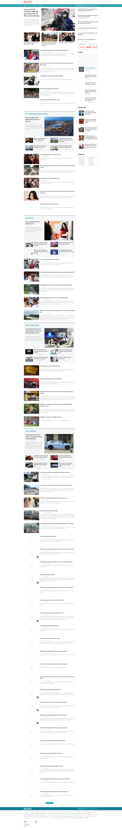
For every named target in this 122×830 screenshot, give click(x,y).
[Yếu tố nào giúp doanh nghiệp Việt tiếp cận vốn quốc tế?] (58, 126)
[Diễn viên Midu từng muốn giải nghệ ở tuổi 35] (31, 770)
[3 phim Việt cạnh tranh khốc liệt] (31, 541)
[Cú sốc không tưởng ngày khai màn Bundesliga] (31, 80)
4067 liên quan (49, 380)
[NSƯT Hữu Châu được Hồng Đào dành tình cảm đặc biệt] (31, 796)
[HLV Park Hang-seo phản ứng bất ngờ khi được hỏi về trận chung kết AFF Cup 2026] (81, 137)
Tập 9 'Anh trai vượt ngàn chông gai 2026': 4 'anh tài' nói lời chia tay (57, 549)
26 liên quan (41, 360)
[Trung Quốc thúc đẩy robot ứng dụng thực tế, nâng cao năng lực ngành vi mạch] (58, 337)
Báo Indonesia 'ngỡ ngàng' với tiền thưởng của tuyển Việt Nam (90, 121)
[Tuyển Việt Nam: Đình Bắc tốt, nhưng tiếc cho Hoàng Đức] (31, 55)
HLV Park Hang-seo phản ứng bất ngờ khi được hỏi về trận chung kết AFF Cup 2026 (91, 137)
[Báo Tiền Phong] (26, 123)
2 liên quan (33, 123)
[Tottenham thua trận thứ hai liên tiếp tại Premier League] (32, 36)
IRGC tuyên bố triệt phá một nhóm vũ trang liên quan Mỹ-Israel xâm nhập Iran (48, 44)
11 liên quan (48, 729)
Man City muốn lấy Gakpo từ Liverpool (49, 259)
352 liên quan (49, 90)
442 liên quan (49, 299)
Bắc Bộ (26, 816)
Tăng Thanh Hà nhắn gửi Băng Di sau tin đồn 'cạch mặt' (53, 651)
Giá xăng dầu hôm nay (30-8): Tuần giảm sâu (51, 378)
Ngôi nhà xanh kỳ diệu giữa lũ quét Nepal (50, 689)
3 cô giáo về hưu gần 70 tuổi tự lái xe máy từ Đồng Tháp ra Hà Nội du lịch (40, 244)
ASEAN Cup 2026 (92, 816)
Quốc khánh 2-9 (30, 816)
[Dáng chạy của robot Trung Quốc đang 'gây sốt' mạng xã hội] (29, 359)
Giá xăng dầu (91, 162)
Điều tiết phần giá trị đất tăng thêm (49, 511)
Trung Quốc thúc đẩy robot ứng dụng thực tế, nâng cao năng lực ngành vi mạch (33, 331)
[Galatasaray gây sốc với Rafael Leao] (31, 208)
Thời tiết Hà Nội (54, 813)
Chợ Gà (51, 816)
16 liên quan (48, 640)
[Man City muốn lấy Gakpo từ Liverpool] (31, 264)
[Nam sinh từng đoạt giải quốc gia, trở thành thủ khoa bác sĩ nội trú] (54, 252)
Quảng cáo (25, 826)
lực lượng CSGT (33, 817)
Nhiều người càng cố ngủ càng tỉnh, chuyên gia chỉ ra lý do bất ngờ (56, 587)
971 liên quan (83, 12)
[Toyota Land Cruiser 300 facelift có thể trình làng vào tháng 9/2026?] (54, 465)
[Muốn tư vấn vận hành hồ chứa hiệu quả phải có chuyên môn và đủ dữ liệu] (31, 315)
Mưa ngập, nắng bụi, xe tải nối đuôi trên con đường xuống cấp (55, 285)
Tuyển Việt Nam (68, 813)
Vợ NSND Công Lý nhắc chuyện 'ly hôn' (49, 625)
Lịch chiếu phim (91, 164)
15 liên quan (63, 245)
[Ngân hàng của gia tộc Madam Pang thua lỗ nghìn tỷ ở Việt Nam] (81, 113)
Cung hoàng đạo (82, 162)
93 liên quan (47, 576)
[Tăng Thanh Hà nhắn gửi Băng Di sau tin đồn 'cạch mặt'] (31, 656)
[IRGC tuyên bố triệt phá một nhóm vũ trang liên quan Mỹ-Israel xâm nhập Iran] (49, 36)
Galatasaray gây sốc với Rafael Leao (49, 204)
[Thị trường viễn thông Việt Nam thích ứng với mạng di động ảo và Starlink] (31, 396)
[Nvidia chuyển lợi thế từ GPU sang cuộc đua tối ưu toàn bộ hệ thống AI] (29, 351)
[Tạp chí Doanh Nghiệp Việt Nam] (26, 440)
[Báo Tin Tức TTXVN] (42, 47)
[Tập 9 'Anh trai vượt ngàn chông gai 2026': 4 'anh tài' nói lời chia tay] (31, 553)
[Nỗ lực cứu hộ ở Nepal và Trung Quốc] (31, 93)
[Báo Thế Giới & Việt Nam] (60, 467)
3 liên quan (47, 101)
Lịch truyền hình (82, 164)
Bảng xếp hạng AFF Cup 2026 (40, 813)
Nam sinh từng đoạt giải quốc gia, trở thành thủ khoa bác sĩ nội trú (66, 252)
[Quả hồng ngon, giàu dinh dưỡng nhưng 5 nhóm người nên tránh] (31, 566)
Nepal (84, 816)
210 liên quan (48, 793)
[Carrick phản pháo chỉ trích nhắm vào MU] (31, 159)
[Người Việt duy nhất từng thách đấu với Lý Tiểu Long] (31, 719)
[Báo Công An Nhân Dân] (82, 47)
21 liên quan (48, 66)
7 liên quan (47, 180)
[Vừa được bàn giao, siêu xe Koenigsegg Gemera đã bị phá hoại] (54, 457)
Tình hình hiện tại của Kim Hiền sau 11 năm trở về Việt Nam (55, 779)
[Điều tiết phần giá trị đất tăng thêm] (31, 515)
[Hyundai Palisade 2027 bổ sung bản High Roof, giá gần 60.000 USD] (29, 465)
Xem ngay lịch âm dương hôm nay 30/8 (50, 638)
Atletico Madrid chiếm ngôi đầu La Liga (49, 99)
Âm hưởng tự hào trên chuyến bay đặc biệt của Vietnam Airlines (56, 485)
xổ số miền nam (27, 817)
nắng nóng (70, 816)
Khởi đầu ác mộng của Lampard (66, 42)
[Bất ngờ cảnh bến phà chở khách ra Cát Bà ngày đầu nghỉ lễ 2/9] (81, 92)
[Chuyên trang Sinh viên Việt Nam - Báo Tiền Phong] (35, 360)
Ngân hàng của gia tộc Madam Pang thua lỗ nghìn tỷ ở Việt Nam (90, 113)
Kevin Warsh (67, 817)
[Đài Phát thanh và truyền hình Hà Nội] (60, 360)
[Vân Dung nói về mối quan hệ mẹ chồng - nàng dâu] (31, 745)
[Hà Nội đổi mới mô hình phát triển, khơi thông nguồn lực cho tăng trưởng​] (54, 140)
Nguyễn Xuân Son (73, 817)
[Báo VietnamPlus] (35, 354)
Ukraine (87, 816)
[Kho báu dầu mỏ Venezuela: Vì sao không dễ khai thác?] (29, 147)
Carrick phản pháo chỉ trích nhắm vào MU (50, 154)
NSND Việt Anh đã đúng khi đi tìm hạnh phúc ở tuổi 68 (53, 728)
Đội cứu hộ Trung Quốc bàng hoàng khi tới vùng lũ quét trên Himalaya (91, 129)
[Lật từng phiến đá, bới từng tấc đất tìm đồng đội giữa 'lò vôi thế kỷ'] (31, 528)
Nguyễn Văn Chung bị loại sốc (47, 574)
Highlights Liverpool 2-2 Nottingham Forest (51, 417)
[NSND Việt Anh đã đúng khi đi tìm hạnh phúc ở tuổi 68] (31, 732)
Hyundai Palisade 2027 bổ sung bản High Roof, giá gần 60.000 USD (40, 465)
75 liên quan (47, 525)
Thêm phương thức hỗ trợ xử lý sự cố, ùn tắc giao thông (54, 297)
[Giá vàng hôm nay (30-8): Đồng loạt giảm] (31, 370)
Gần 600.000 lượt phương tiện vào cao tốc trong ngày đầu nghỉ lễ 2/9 (57, 272)
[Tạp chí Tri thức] (24, 45)
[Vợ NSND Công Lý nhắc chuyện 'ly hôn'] (31, 630)
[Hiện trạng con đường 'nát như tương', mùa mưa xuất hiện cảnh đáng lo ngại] (31, 170)
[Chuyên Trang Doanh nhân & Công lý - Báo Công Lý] (35, 467)
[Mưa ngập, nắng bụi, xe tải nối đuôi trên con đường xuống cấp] (31, 289)
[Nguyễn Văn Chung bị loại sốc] (31, 579)
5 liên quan (47, 194)
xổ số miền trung (45, 816)
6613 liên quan (48, 52)
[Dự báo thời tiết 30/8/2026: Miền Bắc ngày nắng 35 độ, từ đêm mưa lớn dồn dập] (58, 20)
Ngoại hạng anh (32, 813)
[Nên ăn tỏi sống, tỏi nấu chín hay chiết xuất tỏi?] (31, 604)
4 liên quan (38, 467)
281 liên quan (40, 141)
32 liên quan (48, 755)
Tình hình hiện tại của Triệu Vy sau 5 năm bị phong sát (53, 702)
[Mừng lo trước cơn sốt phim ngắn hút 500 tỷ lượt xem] (31, 502)
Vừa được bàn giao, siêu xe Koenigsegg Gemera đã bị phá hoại (65, 457)
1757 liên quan (48, 627)
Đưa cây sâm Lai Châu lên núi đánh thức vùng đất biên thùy (55, 472)
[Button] (97, 5)
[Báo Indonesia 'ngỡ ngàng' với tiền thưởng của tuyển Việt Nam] (81, 121)
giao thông (47, 817)
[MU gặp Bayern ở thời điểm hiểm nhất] (31, 183)
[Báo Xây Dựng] (86, 140)
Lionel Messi (60, 816)
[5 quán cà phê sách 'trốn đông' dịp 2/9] (58, 230)
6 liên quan (47, 780)
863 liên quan (33, 440)
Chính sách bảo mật (26, 825)
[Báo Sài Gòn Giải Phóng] (86, 102)
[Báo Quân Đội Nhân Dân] (41, 90)
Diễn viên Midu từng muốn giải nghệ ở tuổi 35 (51, 766)
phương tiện (55, 816)
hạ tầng (38, 817)
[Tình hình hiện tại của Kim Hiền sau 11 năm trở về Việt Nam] (31, 783)
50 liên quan (48, 680)
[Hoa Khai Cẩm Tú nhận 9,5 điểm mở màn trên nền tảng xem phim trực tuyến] (31, 681)
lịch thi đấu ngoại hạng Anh (76, 813)
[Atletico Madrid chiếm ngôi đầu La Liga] (31, 104)
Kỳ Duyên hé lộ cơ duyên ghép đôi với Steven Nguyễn (53, 664)
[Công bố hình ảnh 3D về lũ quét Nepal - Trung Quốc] (81, 84)
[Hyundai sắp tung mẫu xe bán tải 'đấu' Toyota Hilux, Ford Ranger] (29, 457)
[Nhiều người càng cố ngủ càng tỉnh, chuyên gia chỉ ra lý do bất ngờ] (31, 592)
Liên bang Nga (36, 816)
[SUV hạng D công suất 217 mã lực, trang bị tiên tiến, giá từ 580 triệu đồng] (58, 443)
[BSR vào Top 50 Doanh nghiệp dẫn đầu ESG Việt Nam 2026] (54, 147)
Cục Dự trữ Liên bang (61, 813)
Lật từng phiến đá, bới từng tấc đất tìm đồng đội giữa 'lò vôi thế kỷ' (57, 523)
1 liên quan (47, 169)
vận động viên (76, 816)
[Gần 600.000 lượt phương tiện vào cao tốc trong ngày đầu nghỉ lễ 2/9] (31, 277)
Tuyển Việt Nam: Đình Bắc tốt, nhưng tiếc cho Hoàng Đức (54, 50)
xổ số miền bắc (88, 813)
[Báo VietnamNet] (41, 52)
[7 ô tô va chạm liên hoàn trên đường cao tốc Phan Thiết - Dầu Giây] (81, 99)
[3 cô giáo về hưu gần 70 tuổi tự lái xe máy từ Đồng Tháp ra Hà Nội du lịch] (29, 244)
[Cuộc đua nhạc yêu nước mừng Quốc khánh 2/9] (31, 617)
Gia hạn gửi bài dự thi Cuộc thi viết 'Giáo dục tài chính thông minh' (65, 351)
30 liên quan (47, 156)
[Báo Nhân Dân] (89, 47)
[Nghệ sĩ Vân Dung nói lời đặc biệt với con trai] (31, 758)
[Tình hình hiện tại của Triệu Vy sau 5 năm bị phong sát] (31, 707)
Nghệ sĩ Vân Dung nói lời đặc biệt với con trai (51, 753)
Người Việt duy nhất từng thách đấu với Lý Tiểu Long (53, 715)
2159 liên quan (42, 354)
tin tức (80, 816)
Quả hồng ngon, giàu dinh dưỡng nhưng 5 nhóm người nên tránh (56, 562)
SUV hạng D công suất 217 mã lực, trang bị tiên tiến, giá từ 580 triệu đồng (33, 437)
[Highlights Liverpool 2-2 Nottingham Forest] (31, 421)
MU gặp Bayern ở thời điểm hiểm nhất (49, 178)
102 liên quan (49, 512)
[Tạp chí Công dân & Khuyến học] (60, 354)
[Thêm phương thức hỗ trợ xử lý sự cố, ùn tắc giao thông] (31, 302)
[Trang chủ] (28, 2)
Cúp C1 (84, 813)
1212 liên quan (90, 102)
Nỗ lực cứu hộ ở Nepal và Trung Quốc (49, 88)
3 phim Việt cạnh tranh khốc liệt (48, 536)
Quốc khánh (55, 817)
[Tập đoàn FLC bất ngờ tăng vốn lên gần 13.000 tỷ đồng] (29, 140)
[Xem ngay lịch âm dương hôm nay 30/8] (31, 643)
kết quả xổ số (65, 816)
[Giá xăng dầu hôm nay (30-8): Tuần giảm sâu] (31, 383)
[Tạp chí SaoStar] (41, 627)
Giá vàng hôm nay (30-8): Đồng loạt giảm (50, 366)
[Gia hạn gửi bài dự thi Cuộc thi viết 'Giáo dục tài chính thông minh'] (54, 351)
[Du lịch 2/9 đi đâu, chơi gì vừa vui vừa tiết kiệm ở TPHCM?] (54, 244)
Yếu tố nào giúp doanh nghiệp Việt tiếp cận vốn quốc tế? (32, 119)
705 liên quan (48, 563)
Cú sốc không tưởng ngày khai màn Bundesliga (51, 76)
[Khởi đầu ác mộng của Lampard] (67, 36)
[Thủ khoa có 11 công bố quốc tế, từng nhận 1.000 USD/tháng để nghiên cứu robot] (31, 409)
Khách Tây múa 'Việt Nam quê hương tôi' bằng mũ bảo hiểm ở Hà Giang (41, 252)
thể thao (42, 817)
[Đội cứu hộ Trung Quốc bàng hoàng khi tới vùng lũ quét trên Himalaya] (81, 129)
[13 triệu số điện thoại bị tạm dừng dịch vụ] (54, 359)
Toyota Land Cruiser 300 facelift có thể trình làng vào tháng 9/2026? (65, 465)
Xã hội (41, 816)
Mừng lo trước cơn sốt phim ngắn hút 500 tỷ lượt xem (53, 498)
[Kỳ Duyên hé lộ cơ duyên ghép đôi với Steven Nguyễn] (31, 668)
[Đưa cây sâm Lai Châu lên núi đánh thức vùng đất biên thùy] (31, 477)
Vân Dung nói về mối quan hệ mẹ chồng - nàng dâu (52, 740)
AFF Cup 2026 (49, 813)
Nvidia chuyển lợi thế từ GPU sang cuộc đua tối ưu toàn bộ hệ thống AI (41, 351)
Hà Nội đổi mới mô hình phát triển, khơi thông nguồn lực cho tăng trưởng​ (66, 140)
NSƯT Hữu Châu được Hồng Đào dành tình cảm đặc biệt (54, 791)
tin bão (51, 817)
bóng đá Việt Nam (61, 817)
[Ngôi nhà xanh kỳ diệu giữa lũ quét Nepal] (31, 694)
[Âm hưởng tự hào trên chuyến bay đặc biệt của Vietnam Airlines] (31, 490)
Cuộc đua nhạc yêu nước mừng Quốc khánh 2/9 (52, 613)
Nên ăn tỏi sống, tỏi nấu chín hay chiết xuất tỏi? (52, 600)
